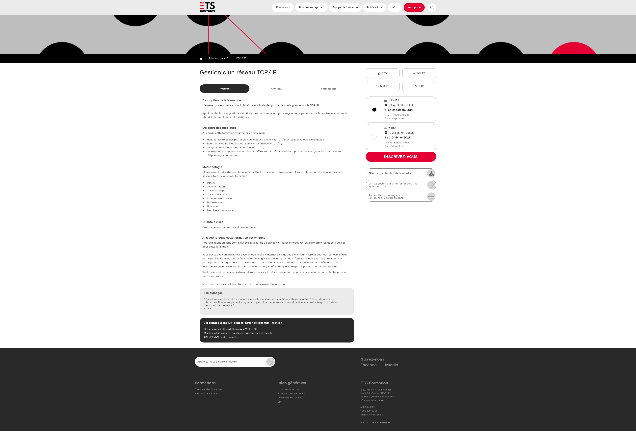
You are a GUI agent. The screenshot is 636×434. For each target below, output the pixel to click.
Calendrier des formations (208, 389)
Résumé (225, 88)
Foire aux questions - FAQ (291, 393)
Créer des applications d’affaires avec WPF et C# (230, 329)
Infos (395, 7)
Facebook (370, 364)
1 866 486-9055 (368, 411)
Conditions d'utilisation (289, 397)
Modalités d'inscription (289, 389)
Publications (374, 7)
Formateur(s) (329, 88)
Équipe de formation (345, 7)
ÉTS (280, 401)
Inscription (414, 7)
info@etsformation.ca (371, 414)
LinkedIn (390, 364)
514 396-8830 (367, 407)
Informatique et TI (219, 58)
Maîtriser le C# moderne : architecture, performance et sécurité (238, 333)
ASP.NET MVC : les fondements (220, 337)
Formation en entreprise (207, 393)
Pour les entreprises (311, 7)
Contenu (276, 88)
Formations (283, 7)
